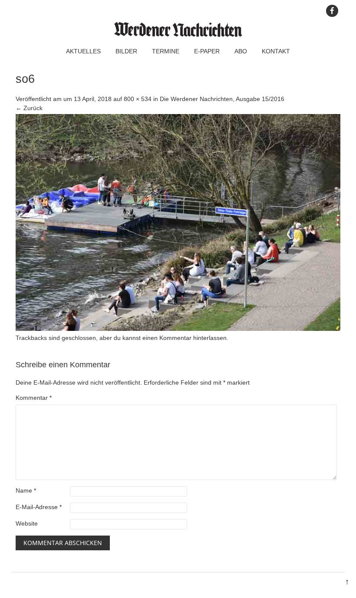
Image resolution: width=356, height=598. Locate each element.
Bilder (126, 51)
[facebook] (332, 10)
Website (27, 523)
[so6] (178, 328)
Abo (240, 51)
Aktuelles (83, 51)
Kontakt (276, 51)
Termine (165, 51)
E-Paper (207, 51)
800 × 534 (138, 98)
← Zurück (29, 108)
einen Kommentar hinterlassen (184, 337)
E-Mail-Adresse (39, 506)
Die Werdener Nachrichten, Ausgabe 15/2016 (222, 98)
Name (26, 490)
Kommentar (34, 397)
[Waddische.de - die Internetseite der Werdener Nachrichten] (178, 34)
